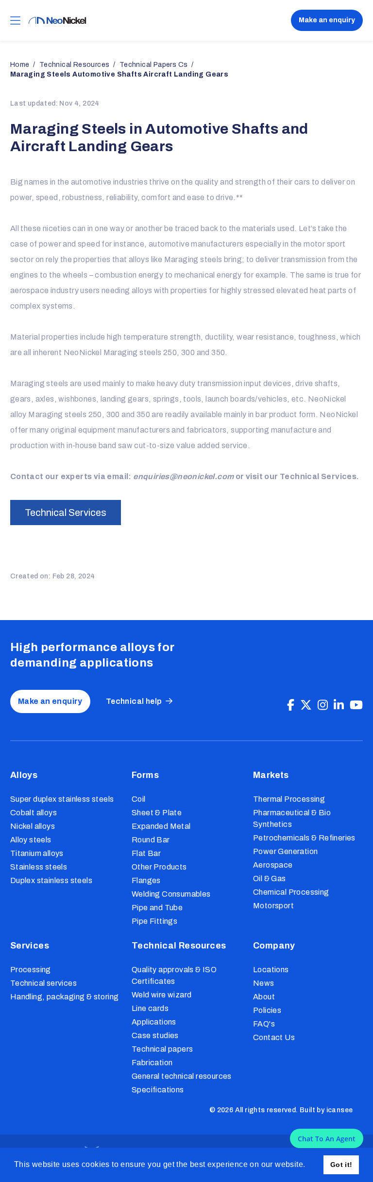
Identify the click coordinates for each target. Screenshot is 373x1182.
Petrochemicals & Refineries (304, 838)
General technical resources (182, 1076)
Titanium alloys (37, 853)
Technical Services (65, 512)
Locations (271, 969)
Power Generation (285, 851)
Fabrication (152, 1062)
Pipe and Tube (157, 907)
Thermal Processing (289, 799)
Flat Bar (146, 853)
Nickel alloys (32, 826)
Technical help (134, 701)
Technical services (43, 983)
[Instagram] (323, 705)
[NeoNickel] (57, 20)
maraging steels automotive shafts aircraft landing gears (119, 74)
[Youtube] (356, 705)
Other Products (159, 867)
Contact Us (274, 1037)
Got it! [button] (341, 1164)
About (264, 997)
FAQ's (264, 1024)
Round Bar (151, 840)
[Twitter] (306, 705)
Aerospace (273, 865)
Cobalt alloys (33, 813)
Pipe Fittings (154, 921)
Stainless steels (38, 867)
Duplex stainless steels (51, 880)
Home (20, 64)
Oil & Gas (269, 878)
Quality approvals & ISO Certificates (174, 975)
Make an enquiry (327, 20)
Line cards (150, 1008)
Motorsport (273, 906)
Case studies (155, 1035)
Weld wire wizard (161, 995)
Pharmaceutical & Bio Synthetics (292, 818)
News (263, 983)
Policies (267, 1010)
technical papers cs (153, 64)
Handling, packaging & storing (64, 997)
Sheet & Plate (157, 813)
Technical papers (162, 1049)
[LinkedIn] (339, 705)
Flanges (146, 880)
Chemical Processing (291, 892)
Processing (30, 969)
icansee (339, 1110)
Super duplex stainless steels (62, 799)
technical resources (74, 64)
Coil (139, 799)
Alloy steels (30, 840)
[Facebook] (290, 705)
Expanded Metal (161, 826)
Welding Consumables (171, 894)
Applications (154, 1022)
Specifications (158, 1090)
